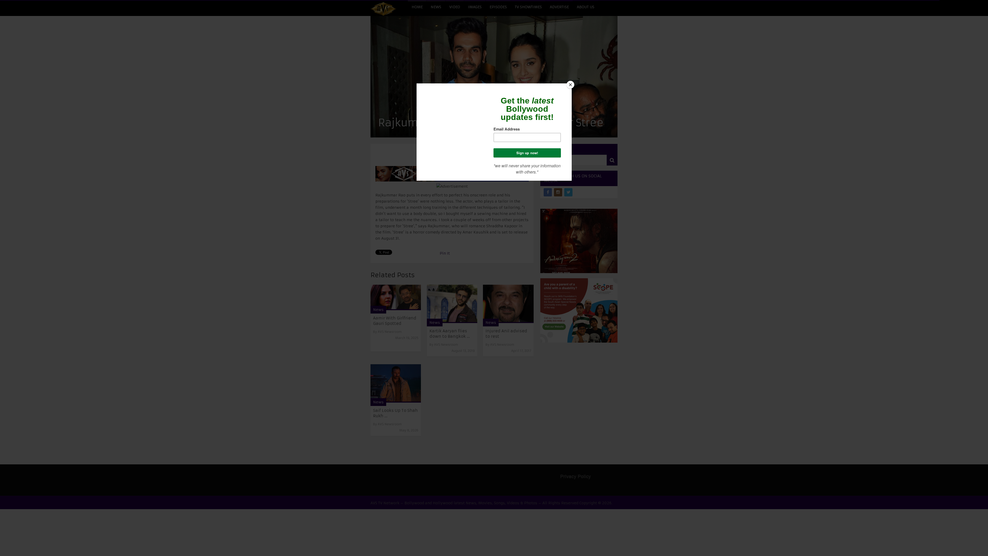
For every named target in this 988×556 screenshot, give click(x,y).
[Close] (570, 85)
